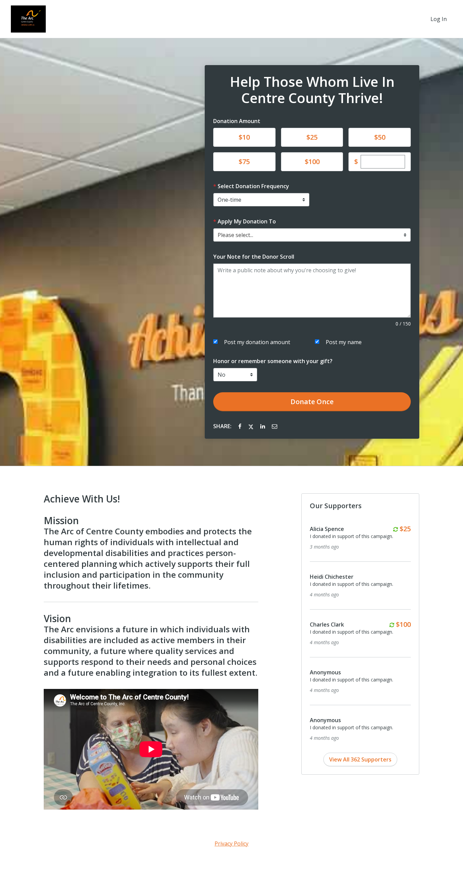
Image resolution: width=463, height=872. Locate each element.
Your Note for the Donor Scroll (253, 256)
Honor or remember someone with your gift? (273, 361)
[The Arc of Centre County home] (28, 19)
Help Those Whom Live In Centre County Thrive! (312, 90)
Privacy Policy (231, 843)
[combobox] (312, 235)
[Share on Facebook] (240, 426)
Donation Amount (236, 121)
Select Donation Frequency (253, 186)
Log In (438, 19)
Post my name (344, 342)
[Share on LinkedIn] (263, 426)
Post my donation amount (257, 342)
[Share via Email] (274, 426)
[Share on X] (251, 426)
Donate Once (312, 401)
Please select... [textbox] (235, 235)
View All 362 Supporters (360, 759)
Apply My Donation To (247, 221)
